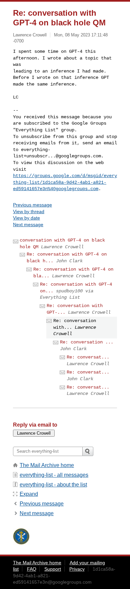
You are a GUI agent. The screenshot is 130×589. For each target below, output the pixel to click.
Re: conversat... (88, 357)
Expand (29, 494)
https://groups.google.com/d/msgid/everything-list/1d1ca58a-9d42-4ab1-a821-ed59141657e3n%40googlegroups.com (65, 182)
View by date (26, 217)
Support (52, 569)
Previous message (32, 204)
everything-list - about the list (53, 484)
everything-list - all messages (54, 475)
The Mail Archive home (47, 465)
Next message (28, 224)
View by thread (28, 211)
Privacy (77, 569)
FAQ (31, 569)
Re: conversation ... (86, 342)
